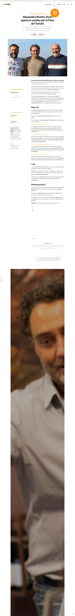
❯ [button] (65, 58)
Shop (64, 4)
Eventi (7, 0)
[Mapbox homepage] (34, 238)
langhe (6, 4)
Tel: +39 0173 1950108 (14, 146)
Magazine (59, 4)
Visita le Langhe (48, 4)
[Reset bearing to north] (32, 211)
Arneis (32, 176)
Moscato (57, 176)
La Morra (53, 86)
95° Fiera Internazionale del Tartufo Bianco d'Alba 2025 (51, 257)
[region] (48, 223)
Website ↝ (12, 144)
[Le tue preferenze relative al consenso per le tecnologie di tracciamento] (73, 614)
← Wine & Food (37, 257)
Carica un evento (69, 0)
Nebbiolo (42, 176)
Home (4, 0)
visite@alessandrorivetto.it (15, 145)
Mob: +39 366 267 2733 (14, 148)
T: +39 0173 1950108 (53, 248)
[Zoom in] (32, 207)
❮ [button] (9, 58)
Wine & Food (11, 0)
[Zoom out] (32, 209)
